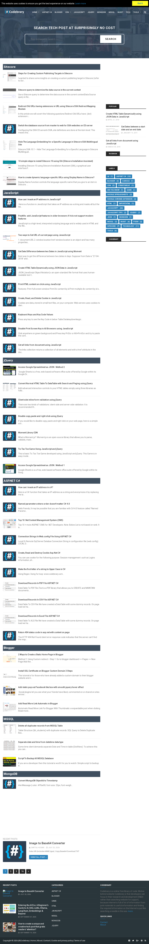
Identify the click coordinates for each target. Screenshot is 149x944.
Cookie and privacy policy (62, 940)
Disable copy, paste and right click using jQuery (40, 416)
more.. (131, 911)
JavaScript (79, 12)
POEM (135, 222)
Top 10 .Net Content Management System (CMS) (40, 520)
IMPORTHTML (124, 204)
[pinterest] (141, 940)
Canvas (126, 181)
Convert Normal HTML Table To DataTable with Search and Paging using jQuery (55, 383)
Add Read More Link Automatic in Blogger (38, 703)
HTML (109, 204)
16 (22, 871)
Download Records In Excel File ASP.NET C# (39, 616)
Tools (136, 12)
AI (108, 176)
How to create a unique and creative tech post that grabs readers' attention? (31, 927)
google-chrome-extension (119, 199)
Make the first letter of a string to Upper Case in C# (41, 569)
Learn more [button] (80, 3)
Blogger (58, 12)
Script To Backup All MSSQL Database (36, 758)
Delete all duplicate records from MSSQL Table (40, 726)
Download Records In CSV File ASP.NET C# (38, 599)
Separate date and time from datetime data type (40, 742)
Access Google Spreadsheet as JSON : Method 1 (41, 465)
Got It (140, 3)
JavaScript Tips (115, 213)
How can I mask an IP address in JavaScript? (39, 199)
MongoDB (101, 12)
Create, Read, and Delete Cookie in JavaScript (39, 298)
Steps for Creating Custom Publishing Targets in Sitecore (45, 73)
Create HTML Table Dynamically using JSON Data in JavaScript (47, 268)
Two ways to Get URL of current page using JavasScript (44, 235)
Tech (128, 12)
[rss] (145, 940)
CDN (67, 12)
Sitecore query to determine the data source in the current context (49, 90)
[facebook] (129, 940)
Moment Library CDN (28, 432)
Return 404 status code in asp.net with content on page (44, 632)
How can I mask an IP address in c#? (35, 487)
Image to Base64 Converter (47, 843)
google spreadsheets (117, 194)
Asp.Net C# (47, 12)
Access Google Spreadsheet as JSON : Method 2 (41, 367)
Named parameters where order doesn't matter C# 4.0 (44, 504)
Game (129, 190)
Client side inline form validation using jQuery (40, 400)
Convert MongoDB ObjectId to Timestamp (37, 780)
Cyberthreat (124, 185)
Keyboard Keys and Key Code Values (35, 314)
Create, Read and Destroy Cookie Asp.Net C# (39, 553)
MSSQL (112, 12)
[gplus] (137, 940)
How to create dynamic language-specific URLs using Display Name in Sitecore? (56, 177)
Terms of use (79, 940)
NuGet (123, 222)
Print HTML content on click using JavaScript (39, 284)
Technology (128, 226)
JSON (109, 217)
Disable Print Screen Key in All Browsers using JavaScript (45, 328)
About (103, 925)
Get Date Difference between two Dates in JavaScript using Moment (49, 251)
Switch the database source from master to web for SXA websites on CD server (55, 125)
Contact (104, 922)
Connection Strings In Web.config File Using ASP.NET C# (44, 536)
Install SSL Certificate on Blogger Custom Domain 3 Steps (45, 671)
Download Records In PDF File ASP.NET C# (38, 583)
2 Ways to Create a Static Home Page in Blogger (40, 654)
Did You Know (113, 190)
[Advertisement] (51, 811)
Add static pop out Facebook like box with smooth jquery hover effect (51, 687)
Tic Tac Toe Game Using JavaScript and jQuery (40, 449)
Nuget (120, 12)
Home (34, 12)
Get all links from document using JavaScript (39, 345)
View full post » (38, 857)
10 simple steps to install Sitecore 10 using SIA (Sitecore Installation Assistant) (55, 161)
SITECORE (111, 226)
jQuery (91, 12)
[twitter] (133, 940)
